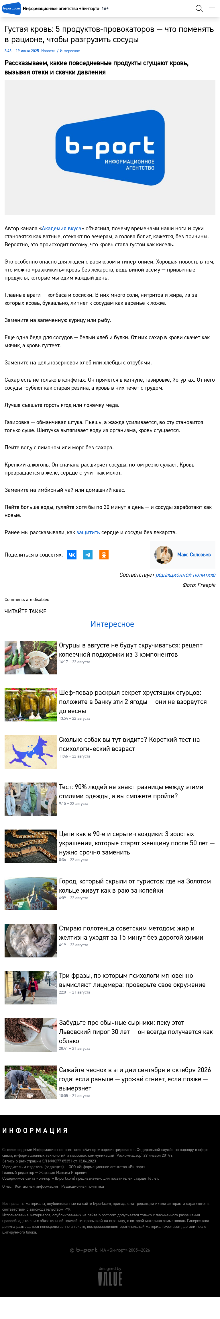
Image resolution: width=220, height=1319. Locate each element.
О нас (6, 1186)
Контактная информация (36, 1186)
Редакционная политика (82, 1186)
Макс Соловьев (194, 554)
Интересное (70, 51)
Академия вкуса (61, 228)
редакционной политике (185, 574)
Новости (48, 51)
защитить (88, 532)
